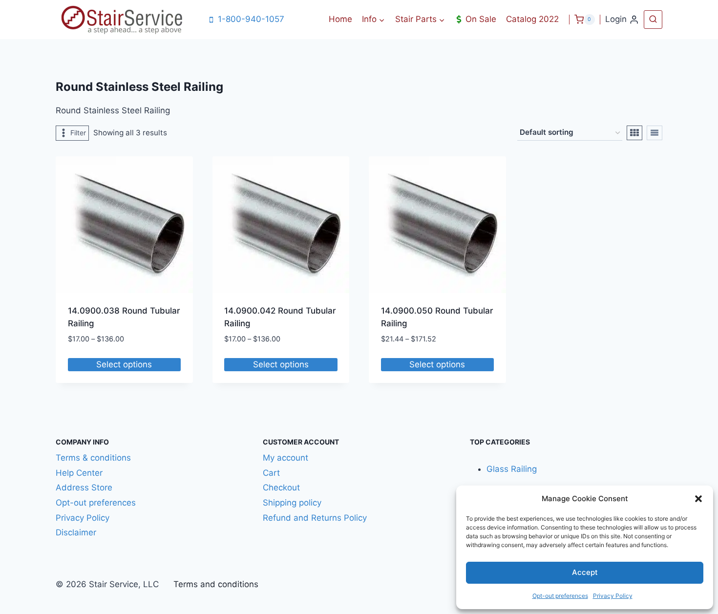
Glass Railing (511, 469)
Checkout (281, 487)
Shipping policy (292, 503)
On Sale (480, 19)
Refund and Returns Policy (315, 518)
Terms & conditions (93, 458)
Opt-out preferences (560, 595)
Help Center (79, 473)
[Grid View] (634, 133)
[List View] (654, 133)
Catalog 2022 (532, 19)
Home (340, 19)
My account (285, 458)
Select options (124, 364)
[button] (698, 499)
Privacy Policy (613, 595)
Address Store (84, 487)
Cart (271, 473)
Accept (585, 572)
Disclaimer (77, 532)
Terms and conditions (215, 584)
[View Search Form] (653, 19)
